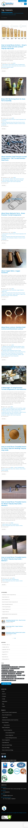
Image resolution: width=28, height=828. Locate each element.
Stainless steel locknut (19, 678)
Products (4, 696)
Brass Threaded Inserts (20, 64)
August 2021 (4, 652)
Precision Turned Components (12, 295)
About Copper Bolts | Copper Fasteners (10, 272)
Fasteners (8, 67)
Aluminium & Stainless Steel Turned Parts (10, 719)
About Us (4, 693)
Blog (3, 703)
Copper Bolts (9, 294)
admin (14, 63)
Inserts (12, 67)
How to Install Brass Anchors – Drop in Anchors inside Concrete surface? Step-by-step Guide (14, 46)
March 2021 (4, 656)
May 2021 (4, 654)
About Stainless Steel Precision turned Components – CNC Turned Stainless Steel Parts (14, 158)
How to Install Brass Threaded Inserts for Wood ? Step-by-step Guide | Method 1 (13, 559)
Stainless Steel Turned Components (17, 178)
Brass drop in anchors (21, 65)
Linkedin (5, 757)
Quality (3, 698)
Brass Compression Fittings (7, 750)
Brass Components (12, 65)
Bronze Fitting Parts (9, 735)
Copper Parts (4, 291)
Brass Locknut (17, 351)
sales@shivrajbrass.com (8, 795)
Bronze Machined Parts (10, 732)
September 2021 (5, 649)
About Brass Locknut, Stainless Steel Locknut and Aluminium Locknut (13, 328)
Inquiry (3, 706)
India (15, 180)
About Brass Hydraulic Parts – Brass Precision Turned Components (13, 214)
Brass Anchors (5, 64)
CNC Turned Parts (6, 178)
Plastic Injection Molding (11, 676)
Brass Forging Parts (6, 740)
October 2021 (5, 647)
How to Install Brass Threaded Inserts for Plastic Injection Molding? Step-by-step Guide (13, 448)
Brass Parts (3, 67)
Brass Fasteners (12, 64)
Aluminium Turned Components (9, 346)
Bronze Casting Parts (8, 730)
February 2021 (5, 659)
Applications (4, 701)
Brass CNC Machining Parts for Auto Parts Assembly (13, 100)
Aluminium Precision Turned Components (11, 410)
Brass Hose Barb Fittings (7, 745)
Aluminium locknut (6, 350)
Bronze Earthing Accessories (11, 737)
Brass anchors (5, 65)
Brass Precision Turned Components (16, 119)
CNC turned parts (10, 123)
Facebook (2, 757)
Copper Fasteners (20, 290)
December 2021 (5, 644)
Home (3, 691)
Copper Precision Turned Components (9, 675)
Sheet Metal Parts (5, 742)
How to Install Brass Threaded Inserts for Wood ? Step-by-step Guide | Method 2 (13, 503)
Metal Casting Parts (6, 727)
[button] (12, 638)
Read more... (4, 71)
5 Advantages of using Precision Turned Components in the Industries (13, 388)
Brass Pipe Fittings (5, 747)
